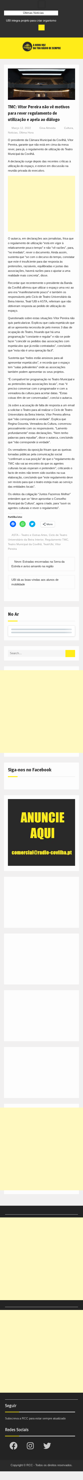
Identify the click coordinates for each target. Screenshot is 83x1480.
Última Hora (26, 132)
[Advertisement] (41, 204)
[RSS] (28, 33)
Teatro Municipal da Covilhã (25, 544)
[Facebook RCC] (7, 33)
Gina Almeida (47, 127)
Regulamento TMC (56, 539)
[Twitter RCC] (21, 33)
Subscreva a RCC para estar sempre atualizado (35, 1418)
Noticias (13, 132)
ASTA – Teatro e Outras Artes (29, 534)
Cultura (68, 127)
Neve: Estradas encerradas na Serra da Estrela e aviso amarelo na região (37, 564)
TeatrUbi (48, 544)
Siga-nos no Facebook (29, 770)
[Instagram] (14, 33)
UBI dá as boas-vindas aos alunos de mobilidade (34, 582)
